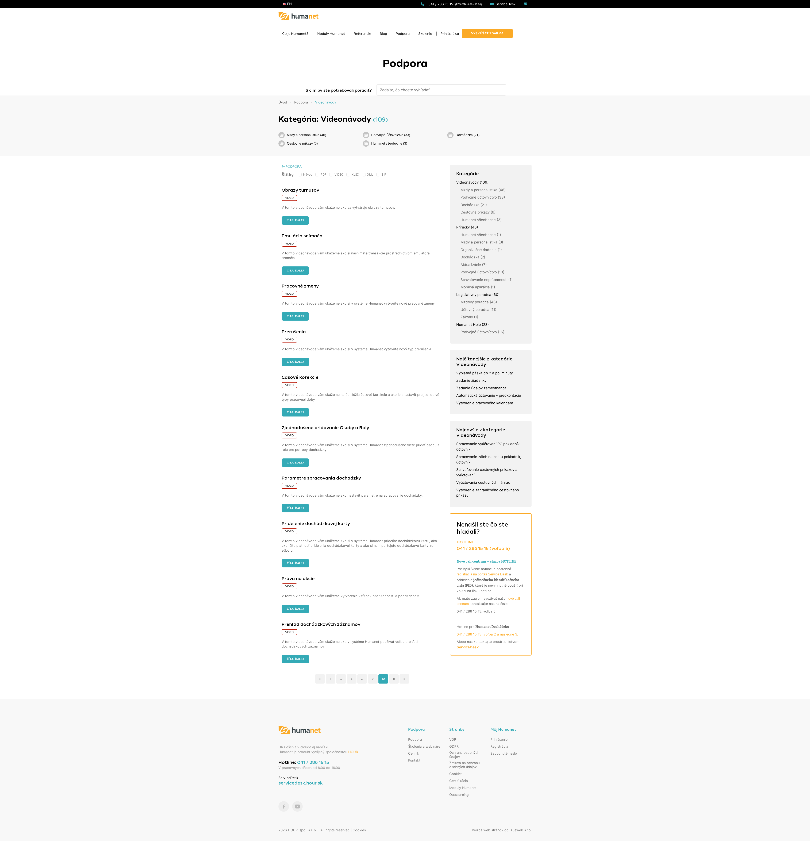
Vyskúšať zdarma (487, 33)
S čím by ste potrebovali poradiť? (339, 90)
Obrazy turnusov (300, 190)
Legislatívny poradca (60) (478, 295)
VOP (452, 739)
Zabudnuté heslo (503, 753)
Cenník (413, 753)
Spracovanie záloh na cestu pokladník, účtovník (488, 459)
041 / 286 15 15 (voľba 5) (483, 548)
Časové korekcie (300, 377)
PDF (323, 174)
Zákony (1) (469, 317)
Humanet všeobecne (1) (480, 235)
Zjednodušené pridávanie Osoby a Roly (325, 427)
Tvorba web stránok (487, 830)
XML (370, 174)
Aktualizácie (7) (473, 265)
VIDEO (339, 174)
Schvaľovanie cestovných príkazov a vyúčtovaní (486, 472)
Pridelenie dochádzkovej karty (316, 523)
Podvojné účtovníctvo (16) (482, 332)
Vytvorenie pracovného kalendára (484, 403)
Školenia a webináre (424, 746)
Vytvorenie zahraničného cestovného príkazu (487, 493)
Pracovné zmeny (300, 286)
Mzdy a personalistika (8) (481, 242)
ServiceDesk (506, 4)
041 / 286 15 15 (440, 4)
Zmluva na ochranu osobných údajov (464, 765)
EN (289, 4)
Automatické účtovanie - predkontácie (488, 395)
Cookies (455, 774)
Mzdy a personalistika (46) (306, 135)
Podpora (293, 166)
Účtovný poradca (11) (478, 310)
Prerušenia (294, 332)
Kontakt (414, 760)
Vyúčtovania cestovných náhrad (483, 482)
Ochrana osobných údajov (464, 754)
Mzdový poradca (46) (478, 302)
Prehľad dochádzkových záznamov (321, 624)
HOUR (353, 752)
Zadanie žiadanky (471, 380)
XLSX (355, 174)
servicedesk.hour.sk (300, 783)
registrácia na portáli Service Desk (482, 574)
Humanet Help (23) (472, 324)
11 (394, 679)
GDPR (454, 746)
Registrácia (499, 746)
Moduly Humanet (463, 788)
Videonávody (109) (472, 182)
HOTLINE (465, 542)
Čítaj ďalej (295, 220)
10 (383, 679)
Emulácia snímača (302, 236)
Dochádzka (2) (472, 257)
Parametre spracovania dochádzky (321, 478)
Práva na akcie (298, 578)
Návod (307, 174)
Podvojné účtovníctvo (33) (390, 135)
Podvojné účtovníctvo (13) (482, 272)
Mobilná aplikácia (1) (477, 287)
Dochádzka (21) (467, 135)
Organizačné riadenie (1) (481, 250)
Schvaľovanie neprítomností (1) (486, 280)
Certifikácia (458, 781)
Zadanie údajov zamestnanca (481, 388)
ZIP (384, 174)
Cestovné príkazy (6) (302, 143)
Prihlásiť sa (449, 34)
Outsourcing (459, 795)
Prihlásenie (499, 739)
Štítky (288, 174)
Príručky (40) (467, 227)
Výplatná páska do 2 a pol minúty (484, 373)
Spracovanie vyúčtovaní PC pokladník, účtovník (488, 446)
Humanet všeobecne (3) (389, 143)
